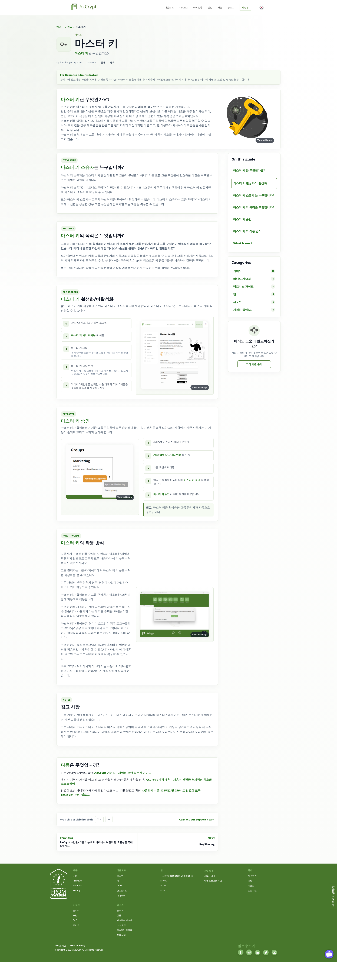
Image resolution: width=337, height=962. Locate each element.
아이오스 (121, 895)
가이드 (68, 26)
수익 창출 (209, 871)
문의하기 (77, 910)
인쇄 (103, 62)
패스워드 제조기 (124, 920)
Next (207, 841)
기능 (75, 875)
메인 (59, 26)
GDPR (163, 885)
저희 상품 (198, 7)
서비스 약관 (60, 945)
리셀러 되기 (209, 875)
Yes (99, 819)
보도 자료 (252, 890)
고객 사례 (121, 935)
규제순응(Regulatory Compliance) (176, 875)
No (109, 819)
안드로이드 (122, 890)
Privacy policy (77, 945)
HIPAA (163, 880)
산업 (210, 7)
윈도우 (120, 875)
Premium (77, 880)
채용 (250, 880)
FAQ (75, 920)
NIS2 (162, 890)
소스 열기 (121, 925)
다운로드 (169, 7)
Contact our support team (196, 819)
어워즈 (251, 885)
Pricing (183, 7)
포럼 (75, 915)
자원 (220, 7)
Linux (119, 885)
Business (77, 885)
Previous (96, 841)
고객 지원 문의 (254, 364)
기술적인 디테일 (124, 930)
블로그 (230, 7)
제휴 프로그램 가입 (213, 880)
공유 (112, 62)
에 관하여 (252, 875)
